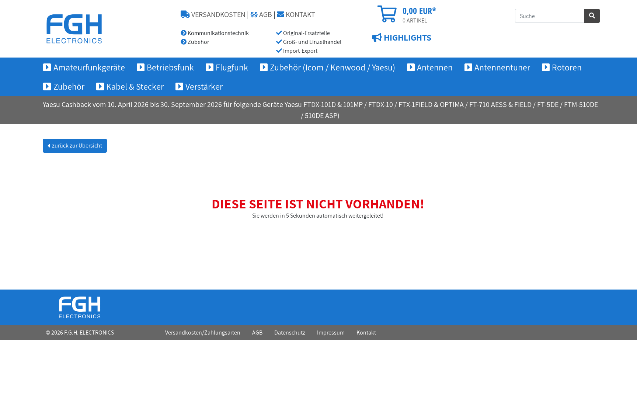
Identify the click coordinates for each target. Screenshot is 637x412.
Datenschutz (289, 332)
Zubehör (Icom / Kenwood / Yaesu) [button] (332, 67)
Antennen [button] (435, 67)
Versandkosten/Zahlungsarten (202, 332)
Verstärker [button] (204, 86)
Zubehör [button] (68, 86)
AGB (261, 14)
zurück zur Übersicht (76, 145)
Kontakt (366, 332)
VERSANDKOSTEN (218, 14)
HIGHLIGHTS (406, 37)
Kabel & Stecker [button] (135, 86)
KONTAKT (299, 14)
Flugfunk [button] (232, 67)
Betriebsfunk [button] (170, 67)
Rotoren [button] (567, 67)
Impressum (331, 332)
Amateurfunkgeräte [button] (89, 67)
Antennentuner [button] (502, 67)
